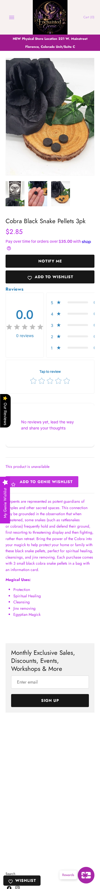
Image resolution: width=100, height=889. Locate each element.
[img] (25, 327)
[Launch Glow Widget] (86, 875)
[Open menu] (12, 17)
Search (10, 873)
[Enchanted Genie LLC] (50, 17)
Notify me (50, 261)
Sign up (50, 700)
